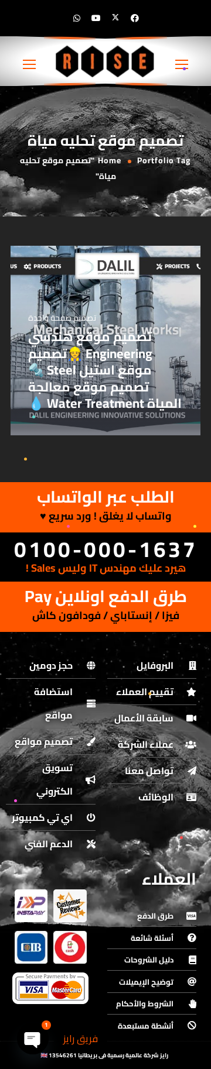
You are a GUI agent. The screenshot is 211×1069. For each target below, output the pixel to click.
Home (109, 160)
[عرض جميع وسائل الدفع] (50, 988)
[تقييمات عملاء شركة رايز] (69, 905)
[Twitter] (115, 18)
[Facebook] (135, 18)
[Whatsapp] (77, 18)
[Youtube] (96, 18)
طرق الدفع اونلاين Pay (106, 596)
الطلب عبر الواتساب (106, 497)
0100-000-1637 (106, 549)
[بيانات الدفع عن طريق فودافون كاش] (69, 947)
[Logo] (105, 61)
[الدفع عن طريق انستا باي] (31, 905)
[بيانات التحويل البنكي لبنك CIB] (31, 947)
